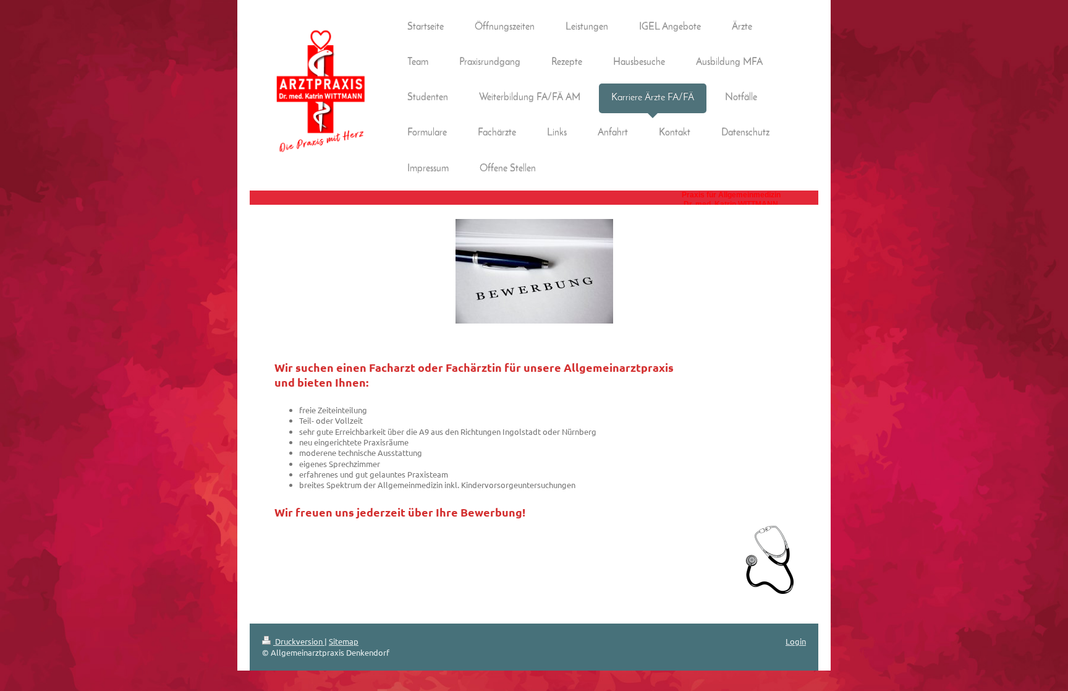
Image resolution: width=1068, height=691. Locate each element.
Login (796, 641)
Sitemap (343, 641)
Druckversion (298, 641)
